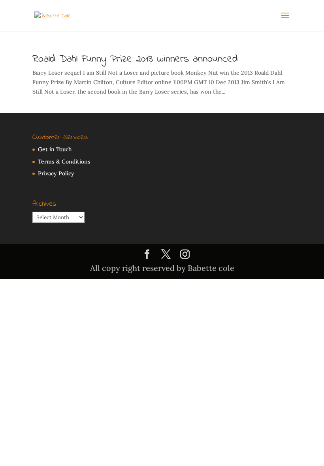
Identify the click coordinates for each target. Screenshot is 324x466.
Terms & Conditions (64, 161)
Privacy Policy (56, 173)
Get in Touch (55, 149)
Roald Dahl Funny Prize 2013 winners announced (135, 59)
